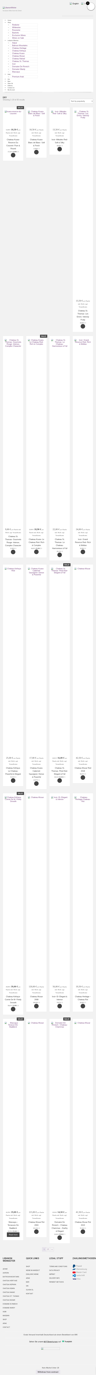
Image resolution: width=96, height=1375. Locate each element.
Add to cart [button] (13, 155)
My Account (11, 90)
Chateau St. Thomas (20, 61)
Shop (9, 22)
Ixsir (14, 64)
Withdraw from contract (48, 1372)
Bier (27, 1282)
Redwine (15, 25)
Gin (27, 1286)
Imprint (52, 1274)
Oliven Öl (29, 1290)
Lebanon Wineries (13, 40)
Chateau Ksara (18, 53)
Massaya (16, 72)
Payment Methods (56, 1282)
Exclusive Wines (19, 35)
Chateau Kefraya (19, 51)
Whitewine (16, 27)
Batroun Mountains (20, 45)
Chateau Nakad (18, 59)
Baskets (15, 33)
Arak (9, 74)
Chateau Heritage (19, 48)
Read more (13, 1235)
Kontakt (29, 1294)
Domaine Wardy (18, 69)
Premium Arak (18, 77)
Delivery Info (54, 1278)
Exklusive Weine (32, 1274)
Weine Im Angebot (33, 1270)
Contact (6, 1327)
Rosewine (16, 30)
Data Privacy (54, 1270)
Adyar (5, 1269)
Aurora (6, 1273)
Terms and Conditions (58, 1266)
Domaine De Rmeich (20, 66)
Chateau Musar (18, 56)
